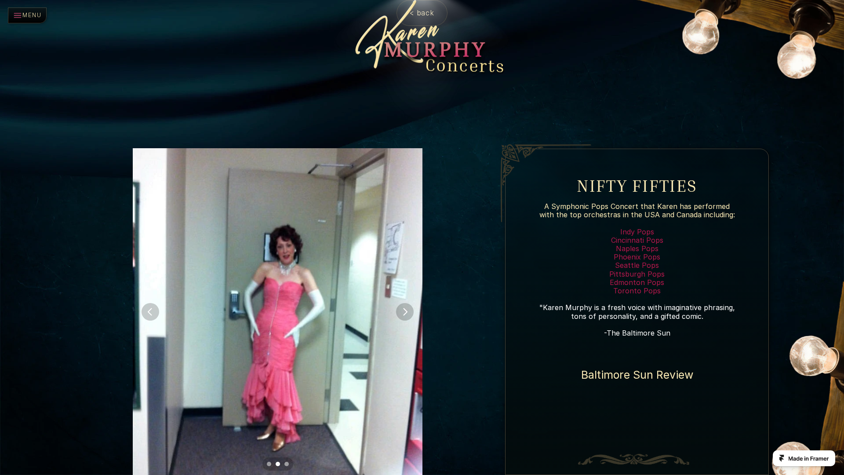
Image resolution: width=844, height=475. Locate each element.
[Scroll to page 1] (267, 464)
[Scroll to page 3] (287, 464)
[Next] (405, 312)
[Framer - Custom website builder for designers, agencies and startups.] (804, 458)
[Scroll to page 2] (277, 464)
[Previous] (150, 312)
